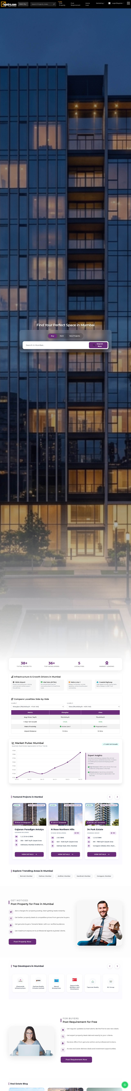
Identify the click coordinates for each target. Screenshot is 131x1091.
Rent (62, 336)
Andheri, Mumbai (64, 876)
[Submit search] (54, 4)
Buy (52, 336)
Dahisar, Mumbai (45, 876)
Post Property (62, 3)
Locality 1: (14, 703)
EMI (77, 833)
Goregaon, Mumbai (104, 876)
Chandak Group (93, 833)
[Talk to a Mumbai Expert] (125, 1085)
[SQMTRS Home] (9, 4)
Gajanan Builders (22, 832)
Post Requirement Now (76, 1060)
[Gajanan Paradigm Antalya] (29, 814)
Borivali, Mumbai (26, 876)
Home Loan (88, 4)
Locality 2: (70, 703)
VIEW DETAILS (28, 854)
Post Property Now (22, 942)
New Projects (74, 336)
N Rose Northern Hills (62, 829)
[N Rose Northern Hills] (65, 814)
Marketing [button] (99, 3)
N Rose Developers (58, 833)
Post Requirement (75, 4)
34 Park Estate (95, 829)
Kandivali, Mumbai (83, 876)
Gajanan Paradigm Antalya (29, 829)
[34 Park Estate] (102, 814)
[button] (116, 3)
